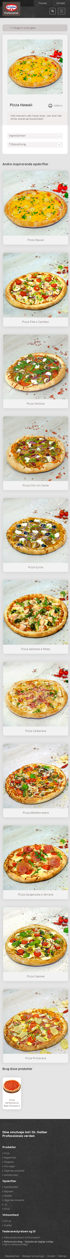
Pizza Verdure (36, 403)
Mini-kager (9, 1166)
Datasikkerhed (12, 1256)
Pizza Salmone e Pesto (35, 649)
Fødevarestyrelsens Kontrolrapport (22, 1237)
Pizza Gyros (35, 567)
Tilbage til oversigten (24, 28)
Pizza (7, 1153)
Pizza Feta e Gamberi (35, 322)
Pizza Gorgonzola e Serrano (35, 894)
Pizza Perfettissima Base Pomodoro (12, 1103)
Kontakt (51, 1256)
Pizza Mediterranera (36, 813)
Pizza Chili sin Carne (36, 485)
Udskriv (58, 106)
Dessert (8, 1195)
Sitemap (62, 1256)
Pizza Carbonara (35, 731)
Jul (5, 1204)
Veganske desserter (14, 1200)
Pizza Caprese (36, 976)
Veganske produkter (14, 1170)
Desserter (9, 1162)
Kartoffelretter (11, 1175)
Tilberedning (17, 144)
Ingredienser (17, 136)
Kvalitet (8, 1225)
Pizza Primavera (35, 1058)
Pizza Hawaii (36, 240)
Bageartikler (10, 1157)
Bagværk (8, 1191)
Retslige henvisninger (33, 1256)
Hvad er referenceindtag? (15, 1244)
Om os (7, 1221)
